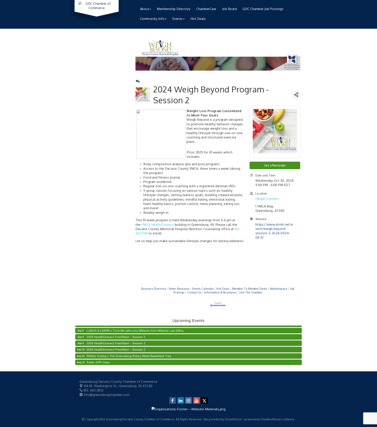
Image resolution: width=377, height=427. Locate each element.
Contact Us (194, 292)
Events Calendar (203, 288)
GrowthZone (233, 419)
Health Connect (267, 199)
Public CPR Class (98, 359)
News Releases (179, 288)
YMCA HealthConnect (157, 225)
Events (177, 19)
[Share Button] (296, 94)
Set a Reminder (275, 165)
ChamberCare (206, 9)
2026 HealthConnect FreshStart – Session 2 (116, 334)
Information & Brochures (220, 292)
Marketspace (278, 288)
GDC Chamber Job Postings (263, 9)
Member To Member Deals (249, 288)
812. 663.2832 (93, 390)
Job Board (229, 9)
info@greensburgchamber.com (106, 395)
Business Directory (153, 288)
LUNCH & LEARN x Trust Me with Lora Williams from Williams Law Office (135, 327)
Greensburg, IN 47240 (118, 386)
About (144, 9)
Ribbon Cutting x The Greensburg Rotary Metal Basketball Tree (129, 353)
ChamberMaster (271, 419)
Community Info (152, 19)
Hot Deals (198, 19)
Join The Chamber (251, 292)
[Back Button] (138, 81)
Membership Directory (173, 9)
